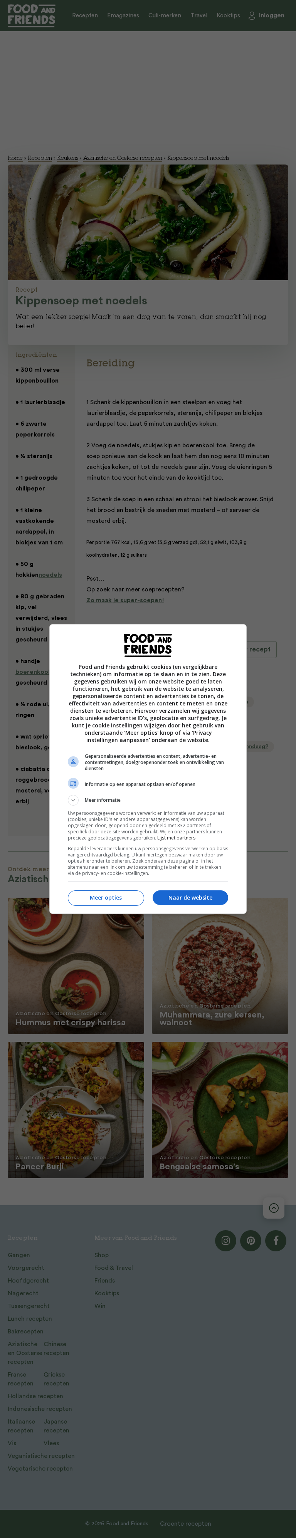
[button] (148, 800)
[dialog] (148, 769)
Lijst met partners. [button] (177, 837)
